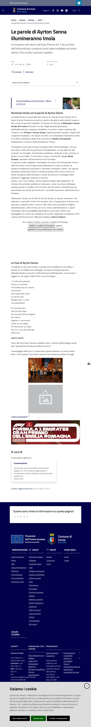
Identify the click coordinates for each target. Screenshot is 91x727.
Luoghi (66, 560)
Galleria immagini (19, 416)
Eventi (66, 557)
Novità (22, 19)
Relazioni (36, 655)
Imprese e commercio (37, 571)
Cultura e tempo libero (35, 580)
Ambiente (32, 560)
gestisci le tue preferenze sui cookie (45, 229)
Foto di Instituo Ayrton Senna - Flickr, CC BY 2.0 (34, 102)
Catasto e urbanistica (36, 574)
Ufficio (30, 655)
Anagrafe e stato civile (35, 566)
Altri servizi (33, 624)
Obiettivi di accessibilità (68, 659)
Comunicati (50, 560)
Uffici (13, 564)
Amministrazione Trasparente (52, 654)
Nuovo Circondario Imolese (19, 3)
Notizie (31, 19)
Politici (13, 560)
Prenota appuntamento (33, 673)
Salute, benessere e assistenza (36, 605)
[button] (79, 10)
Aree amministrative (18, 567)
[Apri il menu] (3, 10)
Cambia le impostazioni (58, 718)
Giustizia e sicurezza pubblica (36, 594)
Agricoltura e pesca (36, 557)
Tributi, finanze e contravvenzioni (35, 612)
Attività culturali (15, 633)
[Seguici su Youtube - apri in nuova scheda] (61, 10)
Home (13, 19)
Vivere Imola (70, 550)
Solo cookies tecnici (19, 718)
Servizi (35, 550)
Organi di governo (17, 557)
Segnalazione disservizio (33, 665)
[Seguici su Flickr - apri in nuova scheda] (65, 10)
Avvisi (48, 564)
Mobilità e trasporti (36, 599)
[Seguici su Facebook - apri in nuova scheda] (52, 10)
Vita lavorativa (34, 620)
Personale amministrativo (16, 573)
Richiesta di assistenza (36, 669)
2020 (40, 19)
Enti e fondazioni (17, 578)
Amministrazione (20, 550)
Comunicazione (20, 463)
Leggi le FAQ (33, 661)
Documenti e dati (17, 581)
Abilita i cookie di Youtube (41, 225)
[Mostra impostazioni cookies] (89, 364)
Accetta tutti (38, 718)
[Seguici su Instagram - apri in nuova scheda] (56, 10)
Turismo (31, 617)
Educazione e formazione (34, 587)
